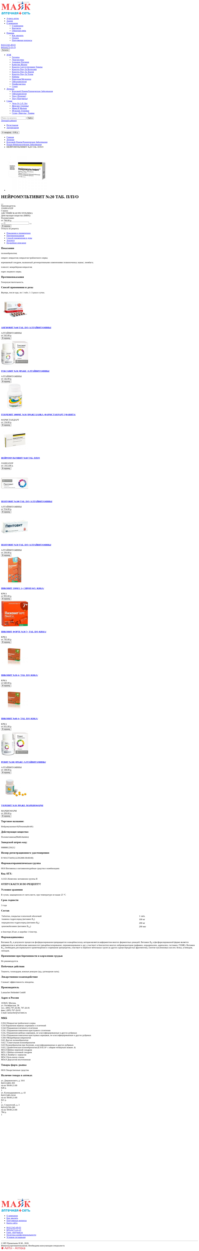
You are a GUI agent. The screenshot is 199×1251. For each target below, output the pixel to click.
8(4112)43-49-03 (8, 45)
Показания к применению (18, 233)
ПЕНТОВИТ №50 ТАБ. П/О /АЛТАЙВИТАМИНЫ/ (26, 545)
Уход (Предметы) (20, 98)
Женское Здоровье (20, 106)
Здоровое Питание (20, 62)
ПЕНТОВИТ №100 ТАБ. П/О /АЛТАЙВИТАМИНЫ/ (26, 501)
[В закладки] (2, 204)
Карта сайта (11, 1223)
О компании (12, 23)
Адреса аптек (12, 18)
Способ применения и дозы (19, 238)
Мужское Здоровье (20, 111)
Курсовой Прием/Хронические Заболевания (32, 91)
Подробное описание (16, 243)
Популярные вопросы (22, 40)
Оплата (15, 38)
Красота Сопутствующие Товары (27, 67)
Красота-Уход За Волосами (24, 69)
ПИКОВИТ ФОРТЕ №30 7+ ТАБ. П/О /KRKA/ (23, 632)
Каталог (5, 50)
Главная (10, 137)
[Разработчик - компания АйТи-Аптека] (13, 1248)
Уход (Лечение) (19, 96)
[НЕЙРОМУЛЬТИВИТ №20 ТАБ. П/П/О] (26, 190)
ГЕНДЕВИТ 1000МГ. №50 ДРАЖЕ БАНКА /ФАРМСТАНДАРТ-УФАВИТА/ (38, 414)
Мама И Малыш (19, 108)
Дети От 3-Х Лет (19, 103)
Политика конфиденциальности (21, 1235)
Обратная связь (19, 30)
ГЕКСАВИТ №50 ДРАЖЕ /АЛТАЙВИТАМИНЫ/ (25, 371)
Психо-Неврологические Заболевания (24, 144)
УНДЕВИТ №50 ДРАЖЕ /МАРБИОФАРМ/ (22, 805)
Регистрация (12, 125)
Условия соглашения (15, 1237)
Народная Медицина (21, 79)
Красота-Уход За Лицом (23, 72)
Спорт (15, 86)
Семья (9, 101)
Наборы (15, 77)
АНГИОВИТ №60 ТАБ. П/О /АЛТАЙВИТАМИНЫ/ (26, 327)
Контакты (16, 28)
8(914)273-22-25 (8, 47)
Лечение (10, 89)
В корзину (6, 226)
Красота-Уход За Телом (22, 74)
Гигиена (15, 57)
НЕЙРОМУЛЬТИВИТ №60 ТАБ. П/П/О (20, 458)
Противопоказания (15, 235)
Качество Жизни (19, 64)
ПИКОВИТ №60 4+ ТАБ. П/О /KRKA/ (19, 718)
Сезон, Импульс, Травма (23, 113)
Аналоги (10, 240)
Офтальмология (19, 81)
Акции (9, 21)
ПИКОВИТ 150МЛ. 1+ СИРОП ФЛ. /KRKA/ (22, 588)
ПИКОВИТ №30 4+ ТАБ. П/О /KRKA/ (19, 675)
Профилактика (19, 84)
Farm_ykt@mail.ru (14, 1232)
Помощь (10, 33)
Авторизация (12, 127)
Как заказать (17, 35)
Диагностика (18, 60)
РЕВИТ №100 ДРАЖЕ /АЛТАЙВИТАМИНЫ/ (23, 762)
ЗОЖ (8, 55)
